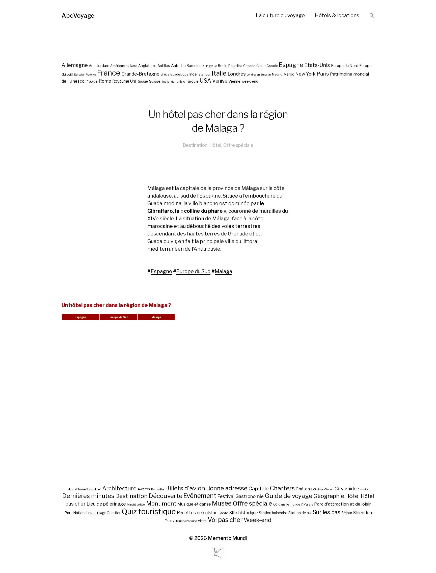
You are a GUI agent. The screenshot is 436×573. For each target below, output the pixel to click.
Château (304, 488)
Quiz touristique (149, 511)
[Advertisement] (218, 409)
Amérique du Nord (123, 66)
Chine (261, 66)
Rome (105, 81)
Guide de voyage (288, 495)
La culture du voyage (280, 15)
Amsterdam (99, 65)
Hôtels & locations (337, 15)
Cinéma (318, 489)
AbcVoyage (78, 15)
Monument (161, 503)
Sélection (362, 512)
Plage (101, 513)
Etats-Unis (317, 65)
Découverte (165, 495)
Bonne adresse (227, 488)
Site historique (243, 512)
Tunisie (180, 81)
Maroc (288, 74)
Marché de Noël (136, 504)
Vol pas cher (225, 519)
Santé (223, 513)
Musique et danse (194, 504)
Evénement (199, 495)
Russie (142, 81)
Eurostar (79, 74)
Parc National (75, 513)
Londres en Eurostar (259, 74)
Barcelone (195, 66)
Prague (92, 81)
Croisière (363, 489)
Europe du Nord (344, 65)
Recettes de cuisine (197, 512)
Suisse (154, 81)
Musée (222, 503)
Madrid (277, 74)
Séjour (346, 513)
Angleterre (147, 66)
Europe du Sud (193, 271)
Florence (91, 74)
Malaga (223, 271)
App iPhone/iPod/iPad (84, 489)
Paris (323, 73)
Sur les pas (326, 512)
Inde (193, 74)
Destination (195, 145)
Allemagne (75, 65)
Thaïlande (167, 81)
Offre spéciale (238, 145)
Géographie (328, 496)
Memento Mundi (227, 538)
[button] (371, 16)
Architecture (119, 488)
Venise (219, 81)
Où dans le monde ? (288, 504)
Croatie (272, 66)
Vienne (234, 81)
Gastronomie (249, 496)
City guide (346, 489)
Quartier (114, 513)
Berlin (222, 65)
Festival (225, 496)
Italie (219, 73)
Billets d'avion (185, 488)
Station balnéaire (273, 513)
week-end (249, 81)
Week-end (257, 519)
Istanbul (204, 74)
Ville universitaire (185, 521)
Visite (202, 521)
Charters (282, 488)
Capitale (259, 488)
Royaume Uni (124, 81)
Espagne (291, 64)
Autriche (178, 65)
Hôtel (215, 145)
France (108, 72)
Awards (144, 489)
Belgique (211, 66)
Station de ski (300, 512)
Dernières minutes (88, 495)
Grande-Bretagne (140, 74)
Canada (249, 66)
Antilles (163, 65)
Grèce (164, 74)
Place (92, 513)
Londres (237, 74)
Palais (308, 504)
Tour (168, 521)
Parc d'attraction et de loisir (342, 504)
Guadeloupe (179, 74)
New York (305, 74)
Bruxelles (235, 66)
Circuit (329, 489)
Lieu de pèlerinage (106, 504)
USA (205, 80)
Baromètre (157, 489)
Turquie (192, 81)
